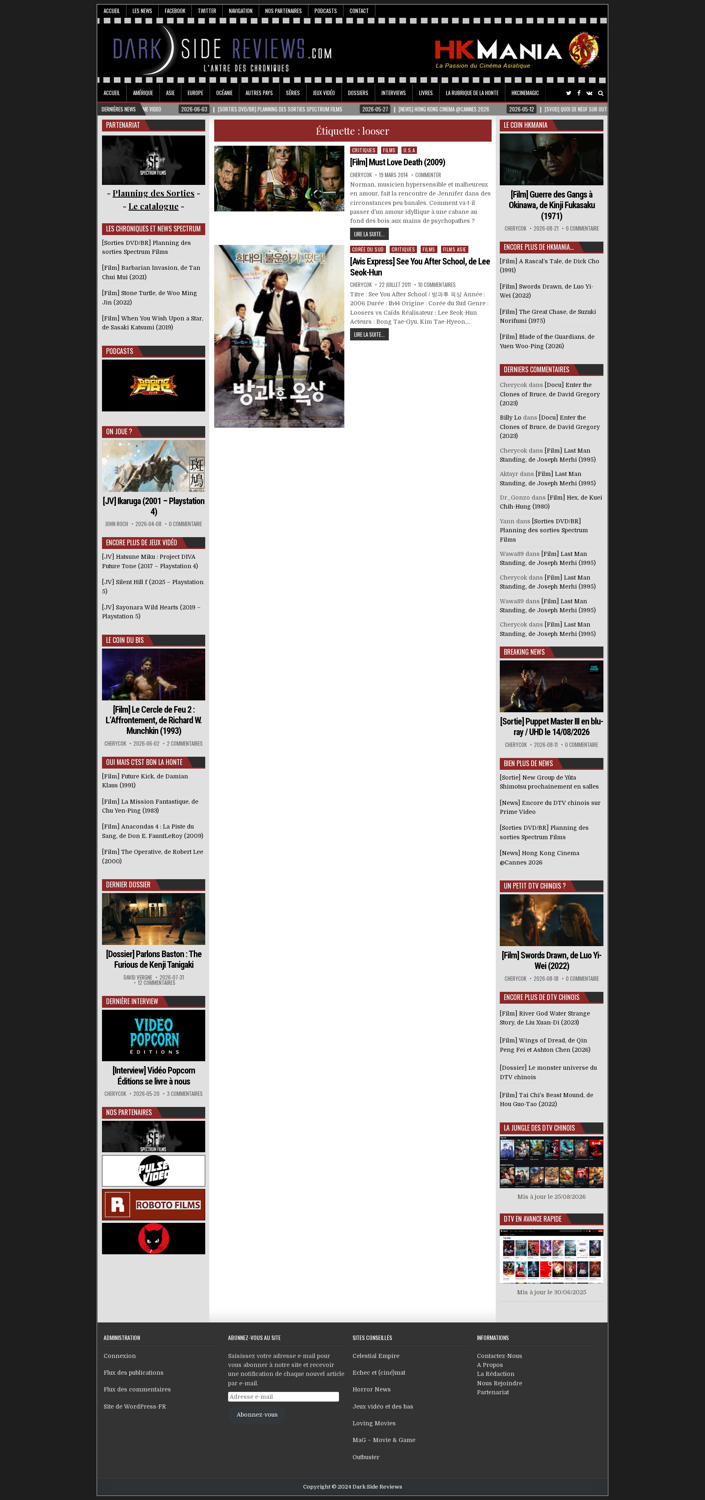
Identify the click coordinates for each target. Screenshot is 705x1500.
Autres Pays (259, 93)
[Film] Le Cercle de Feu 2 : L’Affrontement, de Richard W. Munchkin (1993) (154, 720)
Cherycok (361, 175)
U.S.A (409, 150)
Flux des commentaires (137, 1389)
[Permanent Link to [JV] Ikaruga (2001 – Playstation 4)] (154, 466)
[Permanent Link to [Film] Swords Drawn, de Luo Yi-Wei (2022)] (551, 920)
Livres (426, 93)
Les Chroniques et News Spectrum (153, 228)
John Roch (116, 524)
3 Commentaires (185, 1093)
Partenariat (493, 1392)
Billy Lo (510, 417)
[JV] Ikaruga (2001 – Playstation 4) (153, 506)
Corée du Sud (368, 249)
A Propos (490, 1365)
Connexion (120, 1356)
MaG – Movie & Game (383, 1440)
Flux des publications (134, 1372)
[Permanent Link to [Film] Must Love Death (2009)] (279, 178)
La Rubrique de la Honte (472, 93)
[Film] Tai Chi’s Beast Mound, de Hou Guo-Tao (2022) (546, 1099)
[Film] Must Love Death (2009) (397, 162)
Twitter (207, 11)
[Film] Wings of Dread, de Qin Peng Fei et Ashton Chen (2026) (545, 1045)
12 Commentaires (156, 982)
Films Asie (454, 249)
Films (389, 150)
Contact (359, 11)
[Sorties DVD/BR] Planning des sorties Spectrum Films (544, 530)
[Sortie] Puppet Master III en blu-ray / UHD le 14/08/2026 (551, 726)
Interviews (393, 93)
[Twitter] (569, 93)
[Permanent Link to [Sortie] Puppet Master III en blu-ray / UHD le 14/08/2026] (551, 686)
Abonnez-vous (257, 1414)
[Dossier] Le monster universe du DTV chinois (548, 1072)
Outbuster (365, 1457)
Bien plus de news (528, 763)
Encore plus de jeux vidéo (141, 542)
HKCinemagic (525, 93)
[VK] (589, 93)
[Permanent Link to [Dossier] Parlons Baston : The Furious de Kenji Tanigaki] (154, 919)
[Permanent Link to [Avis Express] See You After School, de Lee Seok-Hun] (279, 336)
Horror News (371, 1389)
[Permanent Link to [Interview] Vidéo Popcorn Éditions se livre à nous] (154, 1036)
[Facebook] (579, 93)
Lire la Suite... (369, 234)
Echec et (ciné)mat (378, 1372)
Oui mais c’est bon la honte (144, 762)
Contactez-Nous (499, 1356)
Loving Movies (374, 1423)
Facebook (175, 11)
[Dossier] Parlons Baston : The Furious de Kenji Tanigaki (154, 959)
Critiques (364, 150)
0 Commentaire (185, 524)
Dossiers (358, 93)
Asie (170, 93)
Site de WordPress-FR (135, 1406)
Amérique (143, 93)
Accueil (112, 11)
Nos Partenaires (283, 11)
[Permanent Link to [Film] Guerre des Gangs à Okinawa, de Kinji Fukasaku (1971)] (551, 159)
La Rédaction (495, 1374)
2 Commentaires (185, 743)
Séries (293, 93)
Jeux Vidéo (324, 93)
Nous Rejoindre (499, 1383)
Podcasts (326, 11)
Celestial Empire (375, 1356)
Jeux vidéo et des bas (382, 1406)
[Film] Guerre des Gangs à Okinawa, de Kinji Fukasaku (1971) (552, 205)
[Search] (600, 93)
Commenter (428, 175)
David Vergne (138, 977)
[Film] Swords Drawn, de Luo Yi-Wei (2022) (551, 960)
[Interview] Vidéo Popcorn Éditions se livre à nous (154, 1075)
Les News (142, 11)
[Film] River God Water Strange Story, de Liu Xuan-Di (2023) (545, 1018)
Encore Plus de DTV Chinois (541, 997)
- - (153, 205)
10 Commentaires (437, 284)
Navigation (241, 11)
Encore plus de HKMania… (539, 247)
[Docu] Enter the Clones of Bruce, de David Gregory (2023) (550, 394)
